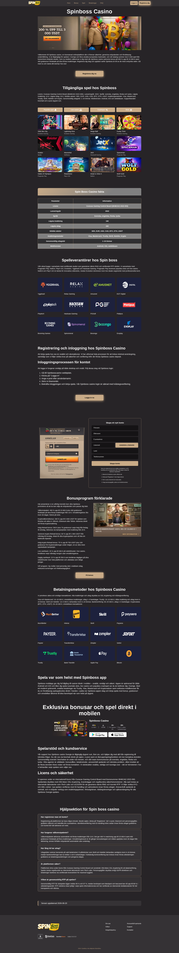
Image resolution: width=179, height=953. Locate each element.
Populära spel (49, 110)
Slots (127, 110)
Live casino (75, 110)
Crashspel (101, 110)
